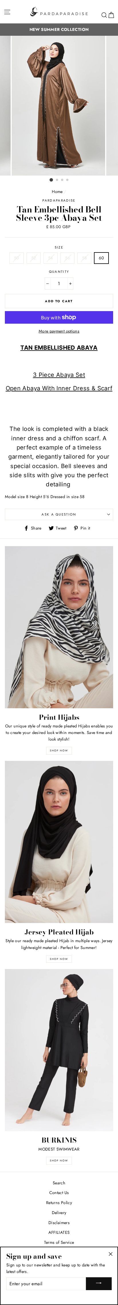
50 (16, 258)
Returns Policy (59, 1202)
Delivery (59, 1213)
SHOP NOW (59, 959)
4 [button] (67, 180)
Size (59, 247)
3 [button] (62, 180)
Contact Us (59, 1192)
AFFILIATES (59, 1232)
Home (57, 191)
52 (33, 258)
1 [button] (51, 180)
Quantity (59, 271)
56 (67, 258)
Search (59, 1183)
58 (84, 258)
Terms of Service (59, 1242)
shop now (59, 750)
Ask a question (59, 514)
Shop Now (59, 1160)
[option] (59, 106)
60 (101, 258)
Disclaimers (59, 1223)
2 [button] (57, 180)
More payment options (59, 331)
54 (50, 258)
